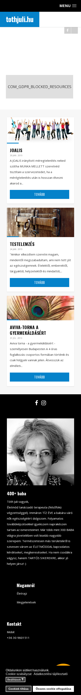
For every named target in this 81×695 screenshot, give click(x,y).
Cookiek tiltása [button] (18, 688)
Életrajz (22, 593)
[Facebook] (67, 30)
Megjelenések (26, 602)
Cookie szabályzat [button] (18, 674)
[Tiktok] (74, 30)
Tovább (39, 194)
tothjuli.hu (19, 19)
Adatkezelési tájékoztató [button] (51, 674)
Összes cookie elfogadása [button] (53, 688)
